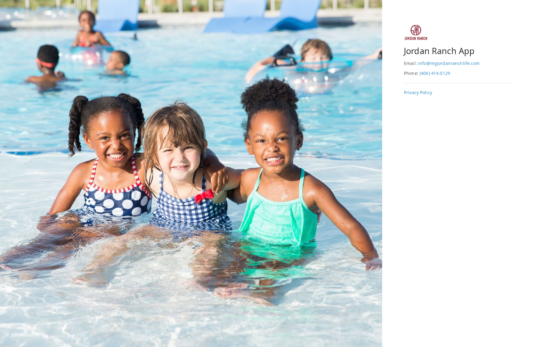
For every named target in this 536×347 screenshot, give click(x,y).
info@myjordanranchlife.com (449, 63)
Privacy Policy (418, 92)
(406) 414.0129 (435, 73)
